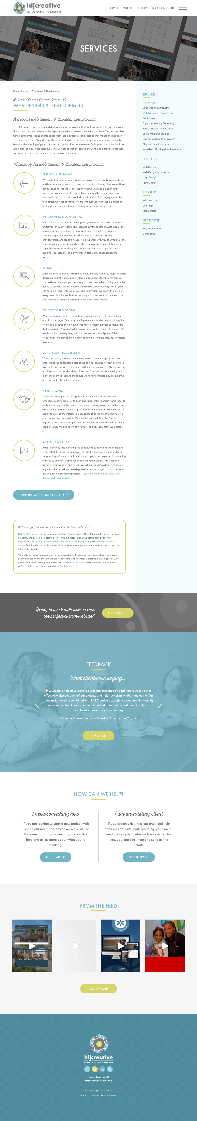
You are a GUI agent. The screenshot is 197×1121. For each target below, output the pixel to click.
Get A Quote (66, 566)
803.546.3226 (102, 1077)
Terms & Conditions (104, 1091)
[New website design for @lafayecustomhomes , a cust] (32, 946)
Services (114, 8)
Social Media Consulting (156, 133)
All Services (149, 102)
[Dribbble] (110, 1069)
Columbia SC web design (45, 541)
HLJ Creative (24, 534)
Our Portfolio (78, 562)
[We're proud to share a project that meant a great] (120, 946)
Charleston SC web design (73, 541)
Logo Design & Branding (156, 107)
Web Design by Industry (156, 172)
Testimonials (149, 210)
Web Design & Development (158, 112)
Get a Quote (166, 8)
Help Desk (147, 8)
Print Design (149, 118)
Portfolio (130, 8)
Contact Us (149, 233)
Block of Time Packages (156, 144)
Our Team (148, 205)
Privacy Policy (90, 1091)
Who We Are (150, 200)
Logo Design (149, 177)
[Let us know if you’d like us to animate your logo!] (165, 946)
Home (16, 91)
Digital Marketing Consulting (159, 123)
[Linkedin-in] (102, 1069)
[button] (37, 704)
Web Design (149, 167)
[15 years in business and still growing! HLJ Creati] (76, 946)
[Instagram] (95, 1069)
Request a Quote (152, 228)
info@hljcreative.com (101, 1080)
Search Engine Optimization (158, 128)
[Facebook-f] (87, 1069)
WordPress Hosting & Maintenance (162, 149)
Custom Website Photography (159, 138)
